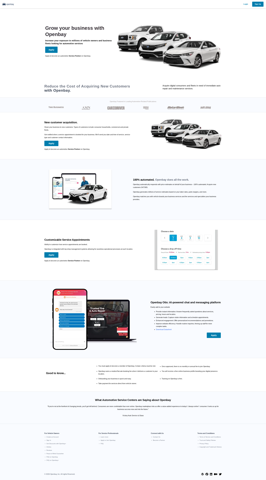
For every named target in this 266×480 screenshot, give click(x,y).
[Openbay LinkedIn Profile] (211, 474)
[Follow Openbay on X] (220, 474)
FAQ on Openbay (52, 457)
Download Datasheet (164, 329)
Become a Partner (159, 440)
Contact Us (156, 437)
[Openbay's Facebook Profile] (207, 474)
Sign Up (258, 4)
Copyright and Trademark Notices (211, 447)
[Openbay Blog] (202, 474)
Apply (51, 50)
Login (245, 4)
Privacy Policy (204, 443)
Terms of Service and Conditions (210, 437)
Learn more (104, 437)
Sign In (48, 440)
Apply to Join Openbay (108, 440)
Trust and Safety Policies (208, 440)
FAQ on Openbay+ (52, 460)
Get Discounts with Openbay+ (56, 443)
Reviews (49, 450)
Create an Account (52, 437)
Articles (48, 447)
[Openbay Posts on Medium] (215, 474)
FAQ (102, 443)
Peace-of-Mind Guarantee (55, 453)
